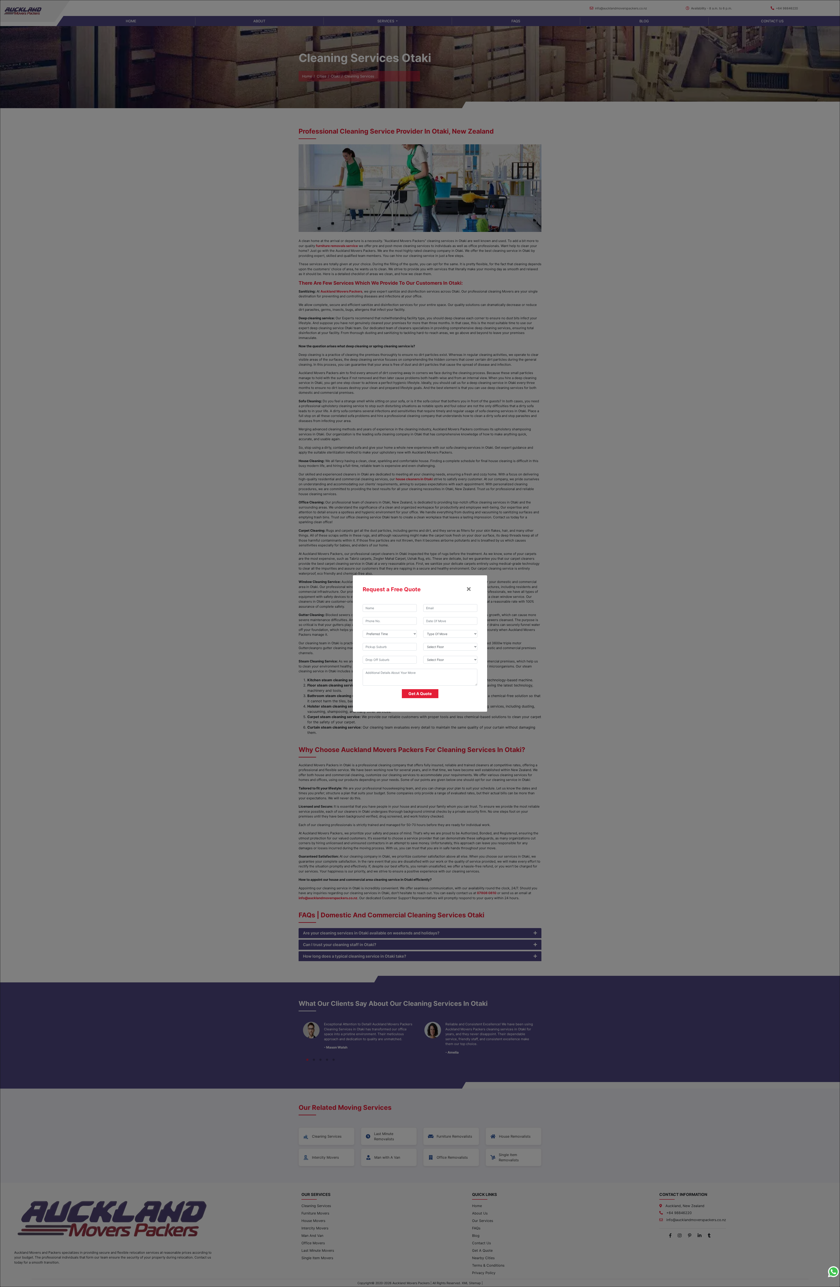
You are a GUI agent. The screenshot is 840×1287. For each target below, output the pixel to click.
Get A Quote (420, 693)
